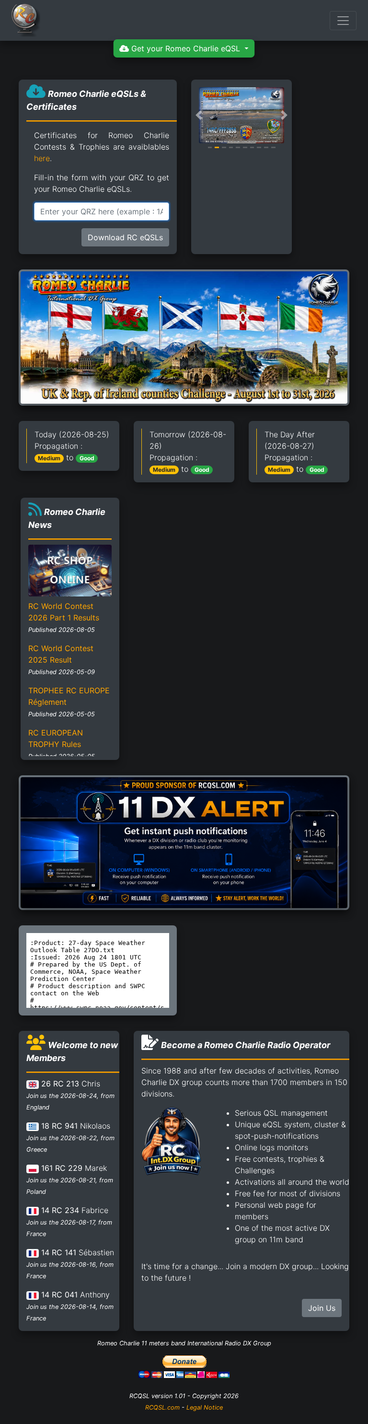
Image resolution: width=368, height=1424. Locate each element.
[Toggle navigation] (343, 20)
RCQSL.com (162, 1407)
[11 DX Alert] (184, 842)
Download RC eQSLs (125, 237)
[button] (199, 115)
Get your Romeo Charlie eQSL (185, 48)
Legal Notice (204, 1407)
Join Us (321, 1308)
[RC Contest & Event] (184, 336)
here (42, 158)
